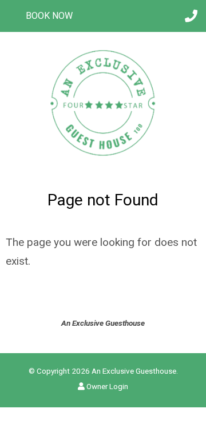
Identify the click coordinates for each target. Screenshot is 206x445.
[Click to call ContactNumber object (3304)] (191, 16)
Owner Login (106, 386)
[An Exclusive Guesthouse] (103, 101)
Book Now (49, 15)
